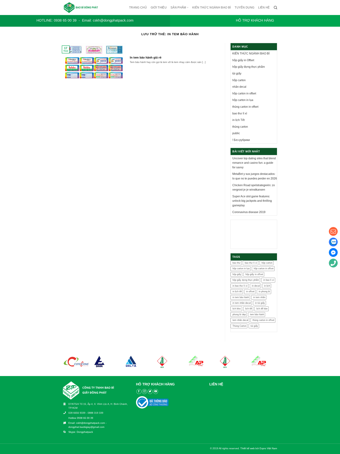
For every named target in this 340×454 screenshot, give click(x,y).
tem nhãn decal (240, 320)
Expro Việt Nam (268, 448)
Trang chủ (138, 7)
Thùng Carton (239, 326)
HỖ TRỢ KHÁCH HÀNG (255, 20)
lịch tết (248, 308)
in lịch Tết (238, 119)
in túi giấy (260, 303)
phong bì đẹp (239, 314)
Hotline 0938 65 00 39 (80, 418)
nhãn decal (239, 86)
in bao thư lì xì (240, 285)
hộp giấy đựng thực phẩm (248, 66)
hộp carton (267, 262)
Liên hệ (264, 7)
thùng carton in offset (263, 320)
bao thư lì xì (239, 113)
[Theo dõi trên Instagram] (144, 391)
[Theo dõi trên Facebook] (138, 391)
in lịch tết (237, 291)
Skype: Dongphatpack (80, 431)
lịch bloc (237, 308)
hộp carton (239, 80)
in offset (250, 291)
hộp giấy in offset (254, 274)
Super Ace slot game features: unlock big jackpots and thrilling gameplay (252, 201)
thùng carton (240, 126)
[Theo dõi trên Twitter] (150, 391)
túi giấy (236, 73)
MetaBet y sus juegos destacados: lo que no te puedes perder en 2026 (254, 176)
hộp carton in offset (244, 93)
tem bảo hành (257, 314)
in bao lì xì (268, 280)
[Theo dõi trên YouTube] (155, 391)
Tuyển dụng (244, 7)
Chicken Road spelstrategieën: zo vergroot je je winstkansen (253, 187)
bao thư (236, 262)
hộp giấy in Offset (243, 60)
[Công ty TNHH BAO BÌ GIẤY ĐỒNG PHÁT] (84, 7)
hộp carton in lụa (241, 268)
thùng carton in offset (245, 106)
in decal (256, 285)
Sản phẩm (178, 7)
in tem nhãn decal (242, 303)
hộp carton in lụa (242, 99)
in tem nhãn (259, 297)
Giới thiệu (159, 7)
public (236, 133)
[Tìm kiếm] (275, 7)
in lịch (267, 285)
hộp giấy (237, 274)
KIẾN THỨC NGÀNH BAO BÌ (211, 7)
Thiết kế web (247, 448)
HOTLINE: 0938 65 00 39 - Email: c (65, 20)
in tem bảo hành (241, 297)
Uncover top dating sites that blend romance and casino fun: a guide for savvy (254, 163)
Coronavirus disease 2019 (248, 212)
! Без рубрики (241, 139)
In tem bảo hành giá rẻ (145, 57)
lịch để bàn (262, 308)
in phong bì (264, 291)
